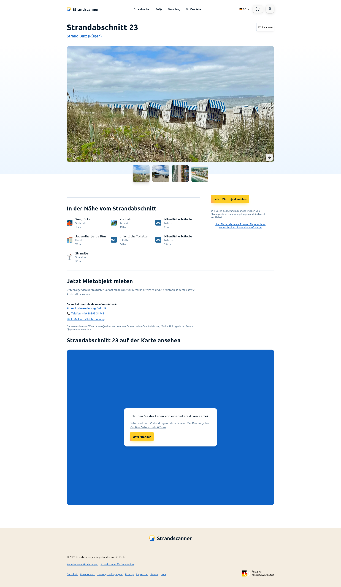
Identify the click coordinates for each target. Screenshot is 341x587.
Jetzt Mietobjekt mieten (230, 199)
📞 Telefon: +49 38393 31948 (85, 313)
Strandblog (174, 9)
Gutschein (72, 574)
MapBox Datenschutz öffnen (148, 427)
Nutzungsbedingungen (110, 574)
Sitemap (129, 574)
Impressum (142, 574)
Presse (154, 574)
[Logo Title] (83, 9)
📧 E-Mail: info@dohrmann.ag (86, 319)
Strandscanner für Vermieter (82, 564)
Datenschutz (87, 574)
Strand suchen (142, 9)
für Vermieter (194, 9)
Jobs (163, 574)
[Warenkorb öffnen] (258, 9)
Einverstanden (141, 436)
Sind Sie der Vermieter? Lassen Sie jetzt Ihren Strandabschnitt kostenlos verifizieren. (240, 226)
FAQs (159, 9)
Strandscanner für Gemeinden (117, 564)
